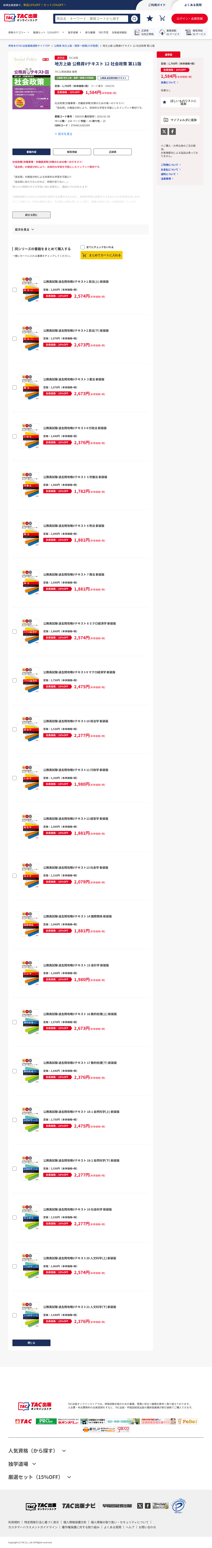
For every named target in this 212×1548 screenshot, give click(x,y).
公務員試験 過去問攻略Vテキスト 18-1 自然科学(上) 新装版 (81, 1112)
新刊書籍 (90, 32)
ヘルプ (130, 1527)
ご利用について (169, 164)
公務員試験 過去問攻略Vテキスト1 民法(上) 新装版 (76, 281)
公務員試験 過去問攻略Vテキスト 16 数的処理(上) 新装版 (80, 1014)
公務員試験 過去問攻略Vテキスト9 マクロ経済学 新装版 (79, 672)
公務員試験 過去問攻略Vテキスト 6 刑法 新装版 (73, 526)
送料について (168, 174)
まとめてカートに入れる (105, 255)
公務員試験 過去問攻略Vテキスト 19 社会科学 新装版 (77, 1209)
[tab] (168, 54)
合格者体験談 (119, 32)
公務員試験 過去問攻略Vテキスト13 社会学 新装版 (75, 867)
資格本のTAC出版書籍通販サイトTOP (29, 45)
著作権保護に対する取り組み (81, 1527)
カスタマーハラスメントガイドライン (33, 1527)
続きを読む (31, 214)
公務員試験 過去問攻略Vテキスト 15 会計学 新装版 (76, 965)
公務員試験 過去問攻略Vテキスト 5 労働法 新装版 (75, 477)
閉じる (31, 1342)
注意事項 (166, 178)
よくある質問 (112, 1527)
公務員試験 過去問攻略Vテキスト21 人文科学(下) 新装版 (79, 1307)
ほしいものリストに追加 (183, 102)
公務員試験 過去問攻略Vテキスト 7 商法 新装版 (73, 574)
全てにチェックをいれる (100, 247)
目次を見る (65, 134)
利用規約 (14, 1522)
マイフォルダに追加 (184, 120)
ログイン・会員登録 (190, 18)
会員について (168, 82)
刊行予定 (103, 32)
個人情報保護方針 (75, 1522)
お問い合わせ (147, 1527)
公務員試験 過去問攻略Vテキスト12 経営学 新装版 (75, 818)
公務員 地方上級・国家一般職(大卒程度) (76, 45)
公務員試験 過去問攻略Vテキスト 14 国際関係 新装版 (77, 916)
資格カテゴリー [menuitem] (17, 32)
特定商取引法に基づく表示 (41, 1522)
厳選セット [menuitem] (46, 32)
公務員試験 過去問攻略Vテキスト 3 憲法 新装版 (73, 379)
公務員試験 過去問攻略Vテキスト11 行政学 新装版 (75, 770)
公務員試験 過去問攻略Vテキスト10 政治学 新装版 (75, 721)
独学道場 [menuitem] (73, 32)
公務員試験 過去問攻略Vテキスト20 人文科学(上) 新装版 (79, 1258)
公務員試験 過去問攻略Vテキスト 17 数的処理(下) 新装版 (80, 1063)
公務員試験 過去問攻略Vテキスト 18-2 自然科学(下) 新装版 (81, 1160)
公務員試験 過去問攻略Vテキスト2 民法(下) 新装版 (76, 330)
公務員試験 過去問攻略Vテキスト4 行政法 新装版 (75, 428)
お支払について (169, 169)
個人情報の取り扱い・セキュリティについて (120, 1522)
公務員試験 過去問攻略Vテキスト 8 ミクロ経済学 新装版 (79, 623)
